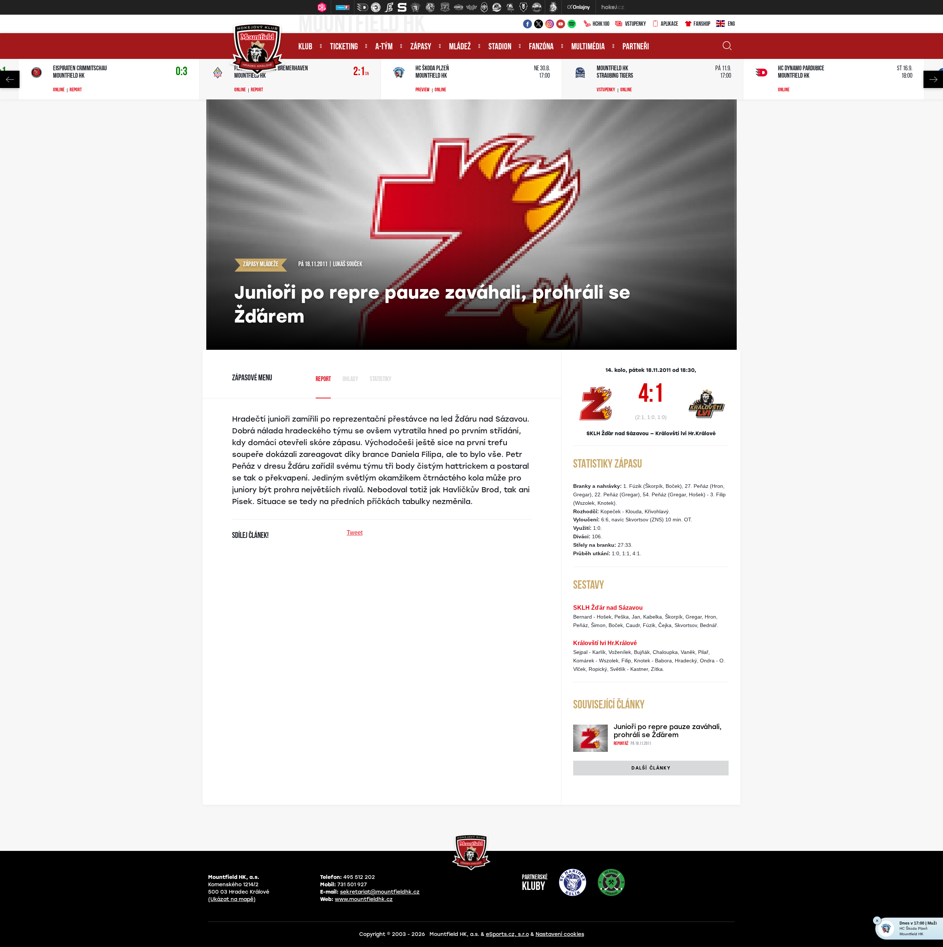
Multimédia (588, 47)
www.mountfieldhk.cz (364, 899)
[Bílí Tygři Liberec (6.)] (430, 7)
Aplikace (669, 24)
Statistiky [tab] (380, 379)
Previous (10, 79)
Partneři (636, 47)
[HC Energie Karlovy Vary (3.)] (389, 7)
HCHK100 (601, 24)
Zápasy (420, 47)
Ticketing (344, 47)
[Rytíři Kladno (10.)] (484, 7)
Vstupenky (635, 24)
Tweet (354, 532)
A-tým (384, 47)
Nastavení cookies (560, 934)
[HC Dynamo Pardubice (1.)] (362, 7)
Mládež (460, 47)
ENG (731, 24)
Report (76, 90)
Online (58, 90)
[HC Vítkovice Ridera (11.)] (497, 7)
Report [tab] (323, 379)
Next (933, 79)
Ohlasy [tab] (350, 379)
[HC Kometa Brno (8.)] (458, 7)
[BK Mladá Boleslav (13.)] (523, 7)
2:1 (361, 72)
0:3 (181, 72)
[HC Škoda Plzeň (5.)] (415, 7)
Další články (650, 768)
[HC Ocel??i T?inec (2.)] (375, 7)
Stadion (499, 47)
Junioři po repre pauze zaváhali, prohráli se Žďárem (668, 731)
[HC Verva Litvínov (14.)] (536, 7)
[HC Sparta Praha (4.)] (402, 7)
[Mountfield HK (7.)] (445, 7)
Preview (423, 90)
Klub (305, 47)
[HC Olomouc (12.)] (510, 7)
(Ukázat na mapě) (232, 899)
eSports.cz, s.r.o (507, 934)
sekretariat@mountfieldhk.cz (380, 892)
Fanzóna (541, 47)
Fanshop (702, 24)
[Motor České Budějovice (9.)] (471, 7)
